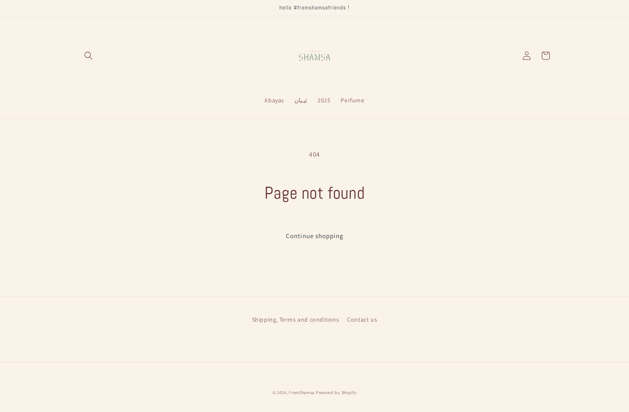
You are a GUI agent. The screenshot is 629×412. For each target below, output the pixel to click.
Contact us (362, 319)
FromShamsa (301, 392)
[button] (88, 55)
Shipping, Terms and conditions (295, 319)
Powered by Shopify (336, 392)
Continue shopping (315, 236)
